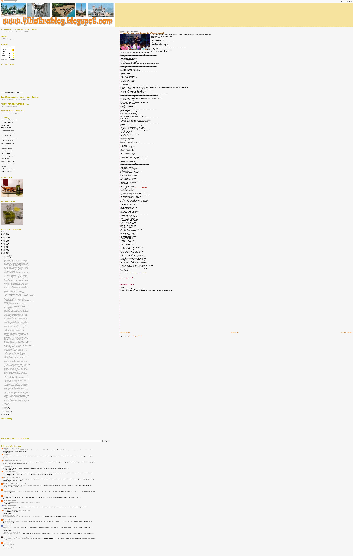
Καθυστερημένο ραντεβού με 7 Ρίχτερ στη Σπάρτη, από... (16, 321)
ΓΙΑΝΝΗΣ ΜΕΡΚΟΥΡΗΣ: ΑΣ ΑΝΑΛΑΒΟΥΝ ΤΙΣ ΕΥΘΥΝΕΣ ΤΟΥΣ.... (19, 300)
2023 (4, 236)
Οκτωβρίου (6, 257)
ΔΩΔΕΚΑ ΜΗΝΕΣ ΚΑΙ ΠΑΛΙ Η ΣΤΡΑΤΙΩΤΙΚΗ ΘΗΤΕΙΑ (15, 391)
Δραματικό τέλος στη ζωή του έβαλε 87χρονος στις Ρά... (16, 368)
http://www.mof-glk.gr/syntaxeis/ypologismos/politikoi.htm (15, 99)
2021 (4, 239)
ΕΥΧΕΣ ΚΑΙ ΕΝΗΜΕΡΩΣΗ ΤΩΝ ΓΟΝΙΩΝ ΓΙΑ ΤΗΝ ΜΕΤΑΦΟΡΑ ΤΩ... (19, 294)
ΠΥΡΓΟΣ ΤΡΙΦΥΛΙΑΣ (8, 490)
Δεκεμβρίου (6, 255)
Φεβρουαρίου (7, 411)
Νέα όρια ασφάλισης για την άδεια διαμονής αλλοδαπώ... (16, 318)
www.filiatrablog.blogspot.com (11, 448)
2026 (4, 231)
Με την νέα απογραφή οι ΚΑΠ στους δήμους (13, 370)
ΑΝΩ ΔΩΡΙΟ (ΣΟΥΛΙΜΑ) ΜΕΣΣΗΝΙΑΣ (12, 460)
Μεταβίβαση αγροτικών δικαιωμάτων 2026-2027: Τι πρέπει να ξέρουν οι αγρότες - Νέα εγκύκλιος (24, 449)
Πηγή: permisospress (128, 273)
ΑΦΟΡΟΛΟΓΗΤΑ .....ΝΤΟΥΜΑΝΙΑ (11, 290)
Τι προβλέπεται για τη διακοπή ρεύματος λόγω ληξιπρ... (16, 315)
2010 (4, 414)
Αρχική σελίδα (235, 332)
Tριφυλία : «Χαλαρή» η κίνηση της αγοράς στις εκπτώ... (16, 385)
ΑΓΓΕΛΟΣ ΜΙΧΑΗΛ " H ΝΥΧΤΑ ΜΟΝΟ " (12, 533)
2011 (4, 253)
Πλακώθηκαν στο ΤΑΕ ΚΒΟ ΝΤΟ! (11, 381)
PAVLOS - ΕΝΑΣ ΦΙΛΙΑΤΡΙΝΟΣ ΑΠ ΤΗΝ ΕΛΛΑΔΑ (14, 527)
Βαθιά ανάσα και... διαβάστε (10, 331)
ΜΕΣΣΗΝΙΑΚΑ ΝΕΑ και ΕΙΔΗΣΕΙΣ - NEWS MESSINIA (16, 510)
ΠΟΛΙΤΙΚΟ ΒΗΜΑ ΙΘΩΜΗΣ (10, 471)
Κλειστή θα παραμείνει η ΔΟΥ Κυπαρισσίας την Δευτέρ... (16, 268)
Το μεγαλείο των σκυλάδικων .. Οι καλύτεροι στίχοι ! (15, 380)
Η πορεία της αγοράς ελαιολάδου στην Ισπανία (14, 330)
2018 (4, 243)
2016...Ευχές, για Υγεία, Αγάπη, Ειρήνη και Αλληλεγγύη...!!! (16, 538)
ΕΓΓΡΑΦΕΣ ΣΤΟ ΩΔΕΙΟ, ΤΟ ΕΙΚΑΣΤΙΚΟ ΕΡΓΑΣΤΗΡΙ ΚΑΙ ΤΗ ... (18, 341)
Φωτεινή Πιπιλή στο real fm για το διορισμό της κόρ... (15, 399)
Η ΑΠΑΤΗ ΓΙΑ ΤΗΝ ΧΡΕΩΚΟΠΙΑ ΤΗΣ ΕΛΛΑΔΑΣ (14, 306)
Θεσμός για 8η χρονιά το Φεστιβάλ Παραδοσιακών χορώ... (17, 392)
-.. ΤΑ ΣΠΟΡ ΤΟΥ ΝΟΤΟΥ (9, 500)
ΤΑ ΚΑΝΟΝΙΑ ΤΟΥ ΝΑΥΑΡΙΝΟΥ (11, 515)
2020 (4, 240)
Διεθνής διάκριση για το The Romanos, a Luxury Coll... (16, 393)
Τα (5, 92)
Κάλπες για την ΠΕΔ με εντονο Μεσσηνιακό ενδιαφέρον (16, 311)
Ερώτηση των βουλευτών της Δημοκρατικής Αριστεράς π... (16, 369)
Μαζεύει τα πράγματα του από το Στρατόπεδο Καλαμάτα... (16, 356)
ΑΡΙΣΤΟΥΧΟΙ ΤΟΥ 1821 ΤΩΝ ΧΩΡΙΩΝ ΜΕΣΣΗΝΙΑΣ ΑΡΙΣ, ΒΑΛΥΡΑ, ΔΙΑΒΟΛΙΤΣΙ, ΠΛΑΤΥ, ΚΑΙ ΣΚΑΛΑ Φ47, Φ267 (28, 473)
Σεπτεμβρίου (7, 259)
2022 (4, 237)
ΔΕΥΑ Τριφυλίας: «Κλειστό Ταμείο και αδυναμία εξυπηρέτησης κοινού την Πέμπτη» (21, 479)
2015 (4, 247)
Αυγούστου (6, 403)
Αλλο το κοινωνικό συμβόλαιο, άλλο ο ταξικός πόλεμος (16, 283)
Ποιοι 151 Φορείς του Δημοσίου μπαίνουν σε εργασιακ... (16, 335)
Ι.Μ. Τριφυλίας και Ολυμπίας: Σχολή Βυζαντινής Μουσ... (16, 261)
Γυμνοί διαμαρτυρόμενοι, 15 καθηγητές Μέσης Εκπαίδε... (16, 280)
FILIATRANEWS (7, 526)
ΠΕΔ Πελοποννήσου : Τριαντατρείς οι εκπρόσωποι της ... (16, 395)
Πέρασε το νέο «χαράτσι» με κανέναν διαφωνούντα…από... (17, 272)
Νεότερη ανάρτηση (125, 332)
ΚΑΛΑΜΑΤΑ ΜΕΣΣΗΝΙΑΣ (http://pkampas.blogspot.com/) (17, 537)
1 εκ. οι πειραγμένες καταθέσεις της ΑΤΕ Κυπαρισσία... (16, 365)
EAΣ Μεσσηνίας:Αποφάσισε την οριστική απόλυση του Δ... (17, 400)
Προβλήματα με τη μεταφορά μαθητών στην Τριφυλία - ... (16, 322)
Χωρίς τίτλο (6, 279)
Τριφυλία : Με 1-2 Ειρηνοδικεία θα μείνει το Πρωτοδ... (15, 298)
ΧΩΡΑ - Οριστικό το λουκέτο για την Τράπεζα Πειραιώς (15, 521)
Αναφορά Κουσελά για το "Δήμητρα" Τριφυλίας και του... (16, 396)
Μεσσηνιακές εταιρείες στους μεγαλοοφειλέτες (14, 357)
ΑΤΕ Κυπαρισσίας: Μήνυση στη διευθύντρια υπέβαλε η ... (16, 312)
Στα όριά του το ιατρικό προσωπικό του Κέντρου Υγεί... (16, 388)
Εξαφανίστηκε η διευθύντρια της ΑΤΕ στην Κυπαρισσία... (16, 366)
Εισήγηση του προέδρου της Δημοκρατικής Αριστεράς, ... (16, 325)
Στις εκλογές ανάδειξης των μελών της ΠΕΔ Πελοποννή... (16, 304)
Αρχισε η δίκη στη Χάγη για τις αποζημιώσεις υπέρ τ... (15, 337)
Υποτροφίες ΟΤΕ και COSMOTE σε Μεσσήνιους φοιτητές (16, 265)
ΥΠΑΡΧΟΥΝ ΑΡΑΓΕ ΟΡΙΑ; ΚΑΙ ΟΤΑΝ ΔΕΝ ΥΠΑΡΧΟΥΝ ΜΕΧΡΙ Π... (18, 345)
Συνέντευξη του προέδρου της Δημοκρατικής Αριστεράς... (16, 338)
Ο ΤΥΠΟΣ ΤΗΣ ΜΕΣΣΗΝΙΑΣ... (10, 544)
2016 (4, 246)
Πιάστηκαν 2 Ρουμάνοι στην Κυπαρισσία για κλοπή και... (16, 319)
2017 (4, 244)
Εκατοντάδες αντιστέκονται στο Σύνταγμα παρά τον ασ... (16, 278)
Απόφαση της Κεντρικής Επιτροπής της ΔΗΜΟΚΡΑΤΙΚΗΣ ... (17, 310)
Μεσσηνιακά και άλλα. (9, 496)
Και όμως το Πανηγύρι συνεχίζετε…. (12, 326)
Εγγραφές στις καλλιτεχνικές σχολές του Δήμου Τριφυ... (16, 350)
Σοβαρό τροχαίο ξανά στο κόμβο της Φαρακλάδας (15, 372)
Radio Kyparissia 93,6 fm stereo (11, 532)
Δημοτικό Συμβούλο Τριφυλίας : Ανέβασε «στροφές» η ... (16, 264)
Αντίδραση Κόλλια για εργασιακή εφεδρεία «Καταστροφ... (16, 323)
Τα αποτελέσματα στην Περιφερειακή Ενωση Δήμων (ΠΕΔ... (17, 309)
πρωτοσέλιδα (9, 92)
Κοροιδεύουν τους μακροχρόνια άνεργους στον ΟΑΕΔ (15, 397)
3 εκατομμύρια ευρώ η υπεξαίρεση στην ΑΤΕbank (14, 358)
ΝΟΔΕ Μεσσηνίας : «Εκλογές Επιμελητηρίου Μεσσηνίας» (16, 384)
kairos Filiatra (8, 47)
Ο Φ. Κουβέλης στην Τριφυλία (10, 271)
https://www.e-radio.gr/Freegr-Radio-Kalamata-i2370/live (15, 31)
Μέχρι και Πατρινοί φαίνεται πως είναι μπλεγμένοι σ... (15, 303)
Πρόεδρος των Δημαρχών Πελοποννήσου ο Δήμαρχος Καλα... (17, 273)
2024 (4, 234)
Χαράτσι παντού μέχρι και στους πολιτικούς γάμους (15, 317)
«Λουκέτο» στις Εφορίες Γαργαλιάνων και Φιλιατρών (15, 292)
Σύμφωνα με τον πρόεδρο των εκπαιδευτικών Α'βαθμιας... (16, 334)
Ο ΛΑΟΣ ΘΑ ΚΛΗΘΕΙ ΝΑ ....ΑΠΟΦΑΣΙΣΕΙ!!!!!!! (14, 282)
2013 (4, 250)
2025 (4, 233)
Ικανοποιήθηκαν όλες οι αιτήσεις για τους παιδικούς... (15, 353)
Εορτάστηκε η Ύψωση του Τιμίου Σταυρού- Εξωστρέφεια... (17, 327)
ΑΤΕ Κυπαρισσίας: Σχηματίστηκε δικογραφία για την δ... (16, 343)
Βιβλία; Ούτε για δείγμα (9, 307)
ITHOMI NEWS (6, 454)
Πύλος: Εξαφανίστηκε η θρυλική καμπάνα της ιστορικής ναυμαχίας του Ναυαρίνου (21, 485)
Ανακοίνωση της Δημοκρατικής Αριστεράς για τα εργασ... (16, 361)
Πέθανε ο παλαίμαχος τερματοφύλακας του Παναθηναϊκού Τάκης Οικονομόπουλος (21, 502)
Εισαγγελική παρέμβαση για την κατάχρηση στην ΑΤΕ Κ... (16, 352)
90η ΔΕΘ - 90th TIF (7, 468)
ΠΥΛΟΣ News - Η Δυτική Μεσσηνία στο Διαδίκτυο (15, 483)
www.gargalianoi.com (8, 547)
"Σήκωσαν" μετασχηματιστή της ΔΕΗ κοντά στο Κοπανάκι (16, 267)
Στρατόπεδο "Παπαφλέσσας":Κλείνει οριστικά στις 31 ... (16, 286)
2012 (4, 252)
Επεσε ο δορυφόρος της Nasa (10, 288)
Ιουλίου (5, 404)
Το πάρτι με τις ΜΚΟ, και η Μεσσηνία (12, 346)
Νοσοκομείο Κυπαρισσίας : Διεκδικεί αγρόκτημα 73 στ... (16, 401)
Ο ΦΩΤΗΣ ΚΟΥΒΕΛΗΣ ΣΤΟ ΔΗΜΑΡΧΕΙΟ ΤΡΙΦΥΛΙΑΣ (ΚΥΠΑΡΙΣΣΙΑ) (19, 295)
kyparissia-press (7, 543)
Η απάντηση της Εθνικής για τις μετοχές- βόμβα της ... (15, 299)
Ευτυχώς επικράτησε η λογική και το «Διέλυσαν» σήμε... (16, 342)
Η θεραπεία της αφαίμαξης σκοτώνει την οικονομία (15, 296)
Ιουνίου (5, 405)
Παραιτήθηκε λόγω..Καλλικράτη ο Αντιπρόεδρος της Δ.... (16, 383)
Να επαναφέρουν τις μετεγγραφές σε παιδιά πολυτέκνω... (16, 287)
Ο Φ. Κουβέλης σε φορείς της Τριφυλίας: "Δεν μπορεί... (16, 275)
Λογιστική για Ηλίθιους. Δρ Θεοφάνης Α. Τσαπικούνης (15, 456)
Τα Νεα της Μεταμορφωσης (10, 519)
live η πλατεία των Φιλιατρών (8, 39)
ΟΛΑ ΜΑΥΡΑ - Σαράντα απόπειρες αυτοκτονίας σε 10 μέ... (16, 284)
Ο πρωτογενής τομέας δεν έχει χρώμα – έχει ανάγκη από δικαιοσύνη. (18, 491)
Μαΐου (5, 407)
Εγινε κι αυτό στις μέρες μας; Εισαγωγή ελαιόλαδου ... (15, 360)
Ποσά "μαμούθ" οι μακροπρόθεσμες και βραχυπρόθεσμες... (17, 364)
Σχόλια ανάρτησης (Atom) (134, 336)
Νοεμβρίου (6, 256)
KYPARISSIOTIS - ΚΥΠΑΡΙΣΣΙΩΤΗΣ (12, 477)
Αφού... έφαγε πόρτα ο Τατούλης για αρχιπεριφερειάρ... (16, 373)
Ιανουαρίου (6, 412)
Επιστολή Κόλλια (7, 302)
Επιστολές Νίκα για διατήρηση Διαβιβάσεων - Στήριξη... (16, 387)
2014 (4, 249)
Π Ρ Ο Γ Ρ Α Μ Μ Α (7, 507)
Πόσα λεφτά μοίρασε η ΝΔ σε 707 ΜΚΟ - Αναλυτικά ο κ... (16, 348)
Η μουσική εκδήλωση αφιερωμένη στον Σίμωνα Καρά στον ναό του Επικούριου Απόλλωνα (23, 462)
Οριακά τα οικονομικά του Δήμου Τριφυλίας (13, 269)
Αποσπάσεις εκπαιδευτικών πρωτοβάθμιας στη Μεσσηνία (16, 378)
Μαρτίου (6, 409)
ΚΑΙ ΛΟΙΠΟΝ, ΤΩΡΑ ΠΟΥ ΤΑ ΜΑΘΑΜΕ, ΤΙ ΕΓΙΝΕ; (15, 276)
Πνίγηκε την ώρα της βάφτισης (10, 376)
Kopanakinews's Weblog (9, 505)
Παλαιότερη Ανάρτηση (346, 332)
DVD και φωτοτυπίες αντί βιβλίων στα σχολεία (14, 377)
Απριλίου (6, 408)
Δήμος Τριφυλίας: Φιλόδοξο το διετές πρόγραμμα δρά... (16, 263)
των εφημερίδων (15, 92)
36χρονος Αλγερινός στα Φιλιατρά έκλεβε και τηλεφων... (16, 389)
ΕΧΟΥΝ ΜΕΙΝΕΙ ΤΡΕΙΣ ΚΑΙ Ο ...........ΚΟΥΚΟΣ (14, 354)
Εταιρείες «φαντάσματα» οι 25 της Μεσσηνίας (13, 349)
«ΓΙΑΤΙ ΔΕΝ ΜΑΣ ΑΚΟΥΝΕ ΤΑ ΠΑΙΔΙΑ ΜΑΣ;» (13, 339)
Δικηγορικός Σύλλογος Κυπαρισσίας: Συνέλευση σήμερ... (16, 260)
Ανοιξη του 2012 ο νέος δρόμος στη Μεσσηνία (14, 329)
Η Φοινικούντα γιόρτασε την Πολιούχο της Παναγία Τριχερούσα (17, 516)
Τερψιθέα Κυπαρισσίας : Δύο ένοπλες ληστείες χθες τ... (16, 333)
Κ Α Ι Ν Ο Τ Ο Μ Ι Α (8, 466)
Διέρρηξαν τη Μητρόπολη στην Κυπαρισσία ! (13, 291)
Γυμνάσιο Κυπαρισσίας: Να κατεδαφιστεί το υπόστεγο (15, 314)
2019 (4, 241)
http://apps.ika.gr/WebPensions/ (9, 106)
